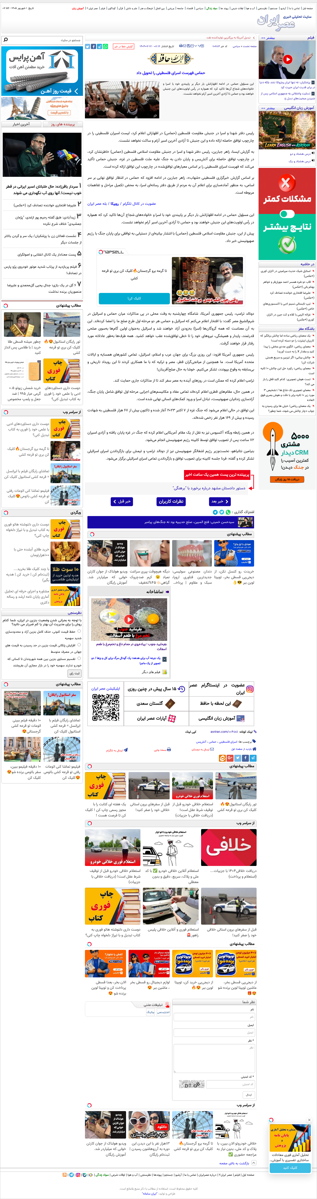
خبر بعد (217, 501)
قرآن (121, 8)
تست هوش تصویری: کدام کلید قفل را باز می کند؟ (288, 382)
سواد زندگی (211, 8)
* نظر (251, 1041)
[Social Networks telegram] (215, 512)
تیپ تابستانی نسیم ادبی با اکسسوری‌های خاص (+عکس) (288, 306)
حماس (212, 742)
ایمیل (251, 1025)
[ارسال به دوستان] (184, 46)
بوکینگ (150, 1012)
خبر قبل (124, 501)
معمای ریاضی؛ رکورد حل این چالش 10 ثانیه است (287, 371)
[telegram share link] (99, 46)
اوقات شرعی (237, 8)
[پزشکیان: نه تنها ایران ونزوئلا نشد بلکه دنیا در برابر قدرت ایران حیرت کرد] (287, 60)
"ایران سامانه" (150, 1194)
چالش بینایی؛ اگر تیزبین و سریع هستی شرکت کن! (289, 360)
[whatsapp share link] (105, 46)
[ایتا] (222, 758)
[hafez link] (171, 58)
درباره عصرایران (207, 1175)
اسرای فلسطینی (228, 742)
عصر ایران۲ (225, 1175)
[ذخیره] (188, 46)
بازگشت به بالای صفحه (234, 1163)
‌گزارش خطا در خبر (123, 47)
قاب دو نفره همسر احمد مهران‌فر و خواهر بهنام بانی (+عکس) (288, 284)
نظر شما (248, 1002)
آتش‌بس (201, 742)
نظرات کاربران (171, 501)
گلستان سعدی (150, 703)
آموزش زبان (78, 8)
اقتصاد (189, 8)
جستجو (274, 8)
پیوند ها (224, 8)
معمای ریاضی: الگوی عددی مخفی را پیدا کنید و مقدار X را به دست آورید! (289, 349)
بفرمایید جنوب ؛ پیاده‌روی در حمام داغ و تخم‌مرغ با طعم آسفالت (131, 647)
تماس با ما (294, 8)
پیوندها (158, 1175)
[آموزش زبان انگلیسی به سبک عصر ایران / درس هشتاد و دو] (287, 130)
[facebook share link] (93, 46)
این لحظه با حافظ (215, 703)
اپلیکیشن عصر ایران (105, 689)
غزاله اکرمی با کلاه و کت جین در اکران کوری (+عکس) (290, 317)
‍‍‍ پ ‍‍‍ (198, 45)
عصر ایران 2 (92, 8)
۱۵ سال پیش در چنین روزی (152, 689)
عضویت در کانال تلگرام (139, 204)
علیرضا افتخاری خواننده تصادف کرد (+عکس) (292, 295)
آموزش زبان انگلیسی (217, 718)
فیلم (103, 8)
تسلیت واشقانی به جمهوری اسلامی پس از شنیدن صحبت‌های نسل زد (288, 96)
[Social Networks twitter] (221, 512)
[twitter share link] (87, 46)
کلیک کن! (134, 298)
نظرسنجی (262, 8)
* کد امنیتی (247, 1077)
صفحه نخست (250, 46)
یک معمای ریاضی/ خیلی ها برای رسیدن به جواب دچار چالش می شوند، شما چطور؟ (288, 408)
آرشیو (283, 8)
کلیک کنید (290, 1168)
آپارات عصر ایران (152, 718)
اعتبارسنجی (163, 1012)
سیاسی (199, 8)
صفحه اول (308, 8)
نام (252, 1009)
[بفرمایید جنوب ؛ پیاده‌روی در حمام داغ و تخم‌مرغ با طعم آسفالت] (129, 619)
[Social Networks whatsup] (228, 512)
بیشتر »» (268, 38)
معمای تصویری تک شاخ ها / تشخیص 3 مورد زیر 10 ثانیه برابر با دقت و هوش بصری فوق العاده (287, 395)
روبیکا (115, 204)
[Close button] (309, 1120)
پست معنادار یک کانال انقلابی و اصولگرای (47, 254)
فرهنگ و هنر (146, 8)
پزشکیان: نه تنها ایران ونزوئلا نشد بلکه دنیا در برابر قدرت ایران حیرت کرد (287, 85)
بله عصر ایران (97, 204)
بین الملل (160, 8)
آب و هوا (250, 8)
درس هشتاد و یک (300, 161)
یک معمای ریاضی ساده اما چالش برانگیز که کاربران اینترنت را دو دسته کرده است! (287, 338)
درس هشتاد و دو (300, 154)
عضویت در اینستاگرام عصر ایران (217, 689)
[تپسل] (100, 252)
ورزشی (171, 8)
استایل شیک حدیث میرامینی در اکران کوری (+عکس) (287, 273)
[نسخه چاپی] (181, 46)
